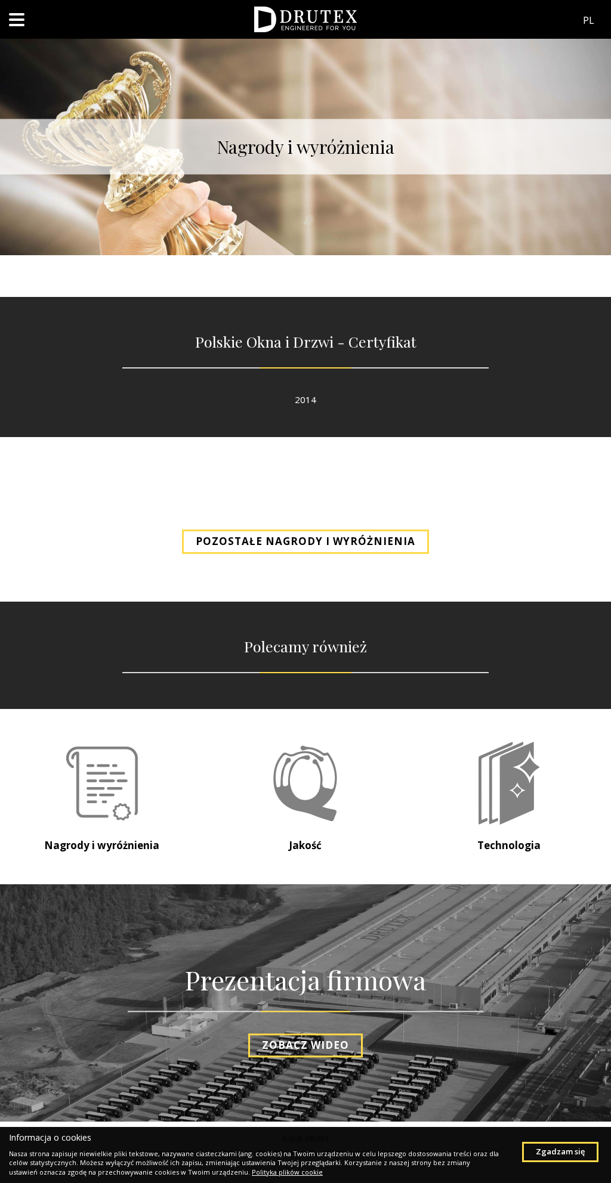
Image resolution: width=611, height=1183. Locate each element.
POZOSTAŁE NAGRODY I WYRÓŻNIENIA (305, 541)
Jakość (305, 845)
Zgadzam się (560, 1151)
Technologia (509, 845)
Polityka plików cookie (287, 1171)
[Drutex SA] (305, 18)
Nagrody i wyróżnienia (101, 845)
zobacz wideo (305, 1045)
